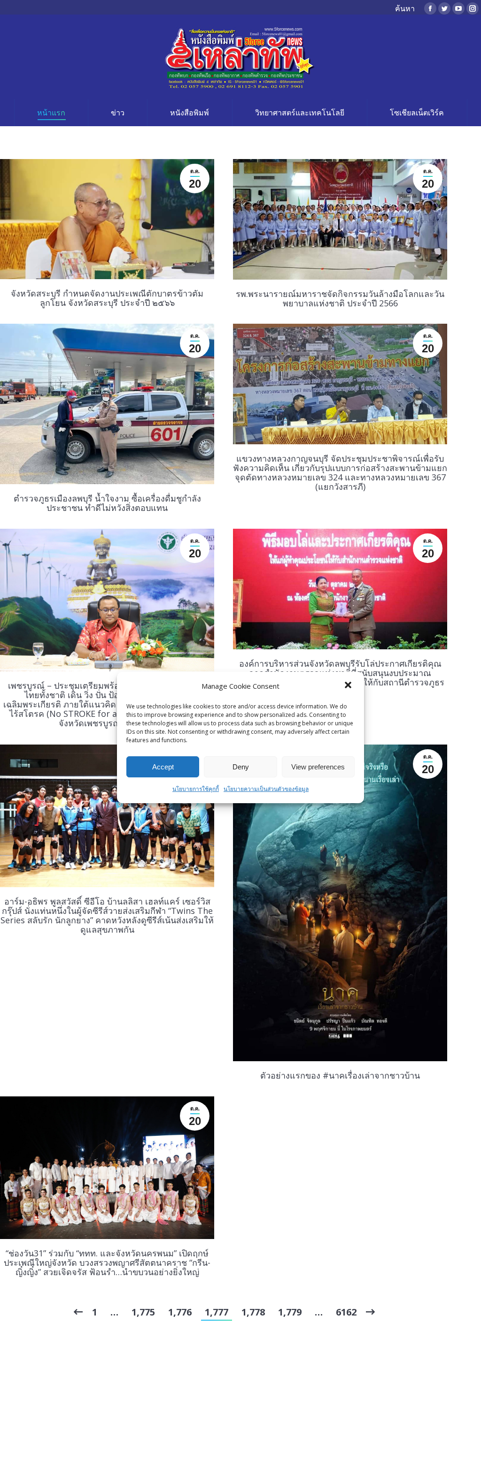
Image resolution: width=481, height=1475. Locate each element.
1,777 (216, 1312)
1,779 (290, 1312)
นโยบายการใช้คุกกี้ (195, 789)
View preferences (318, 767)
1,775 (143, 1312)
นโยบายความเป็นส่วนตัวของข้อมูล (266, 789)
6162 (346, 1312)
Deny (241, 767)
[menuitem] (51, 112)
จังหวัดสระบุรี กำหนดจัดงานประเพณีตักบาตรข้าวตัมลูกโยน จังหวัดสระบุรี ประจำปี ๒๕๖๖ (107, 298)
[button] (349, 686)
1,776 (180, 1312)
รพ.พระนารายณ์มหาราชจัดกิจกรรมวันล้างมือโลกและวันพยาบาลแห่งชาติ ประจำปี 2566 (340, 298)
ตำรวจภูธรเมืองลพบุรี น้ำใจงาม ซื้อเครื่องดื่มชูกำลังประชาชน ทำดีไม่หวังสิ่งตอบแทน (107, 503)
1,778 (253, 1312)
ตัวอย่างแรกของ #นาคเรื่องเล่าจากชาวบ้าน (340, 1075)
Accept (163, 767)
